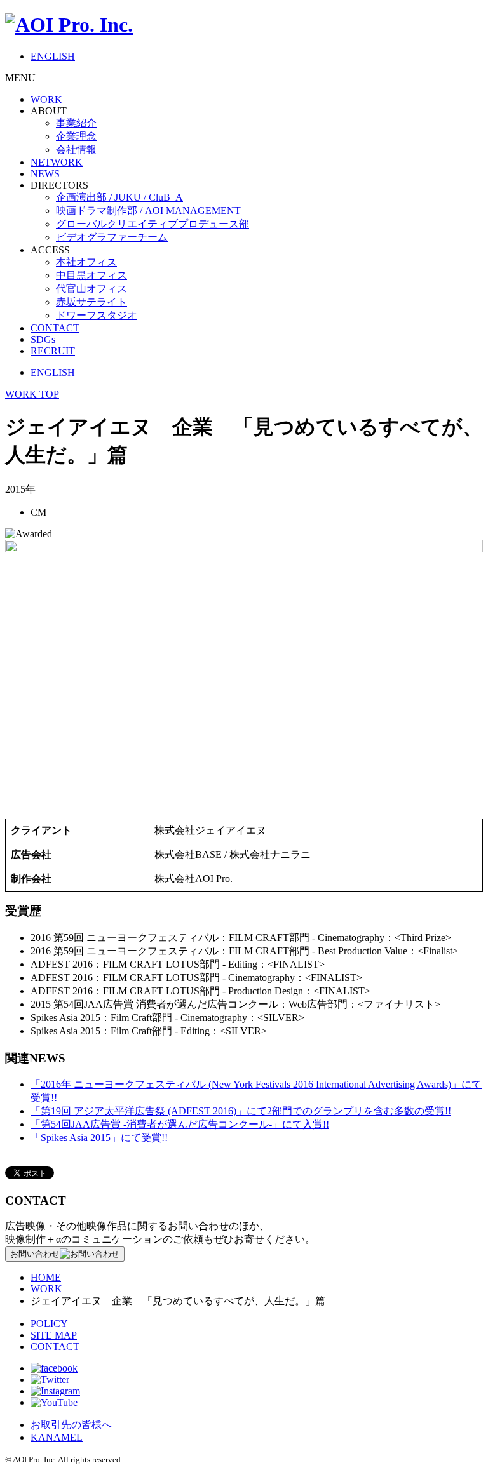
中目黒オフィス (91, 275)
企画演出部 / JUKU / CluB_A (119, 197)
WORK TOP (32, 394)
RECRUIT (52, 350)
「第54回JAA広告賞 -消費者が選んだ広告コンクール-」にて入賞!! (179, 1124)
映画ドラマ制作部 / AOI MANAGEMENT (148, 210)
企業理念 (76, 136)
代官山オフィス (91, 288)
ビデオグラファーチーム (112, 237)
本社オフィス (86, 262)
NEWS (45, 173)
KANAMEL (56, 1437)
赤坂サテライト (91, 302)
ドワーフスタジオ (96, 315)
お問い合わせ (35, 1254)
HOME (45, 1277)
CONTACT (54, 328)
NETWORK (56, 162)
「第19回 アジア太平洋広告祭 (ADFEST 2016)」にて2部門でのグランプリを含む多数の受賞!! (240, 1111)
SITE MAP (53, 1335)
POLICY (49, 1323)
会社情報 (76, 149)
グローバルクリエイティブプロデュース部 (152, 223)
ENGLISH (52, 56)
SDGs (42, 339)
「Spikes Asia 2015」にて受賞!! (99, 1137)
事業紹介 (76, 122)
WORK (46, 99)
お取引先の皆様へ (71, 1424)
